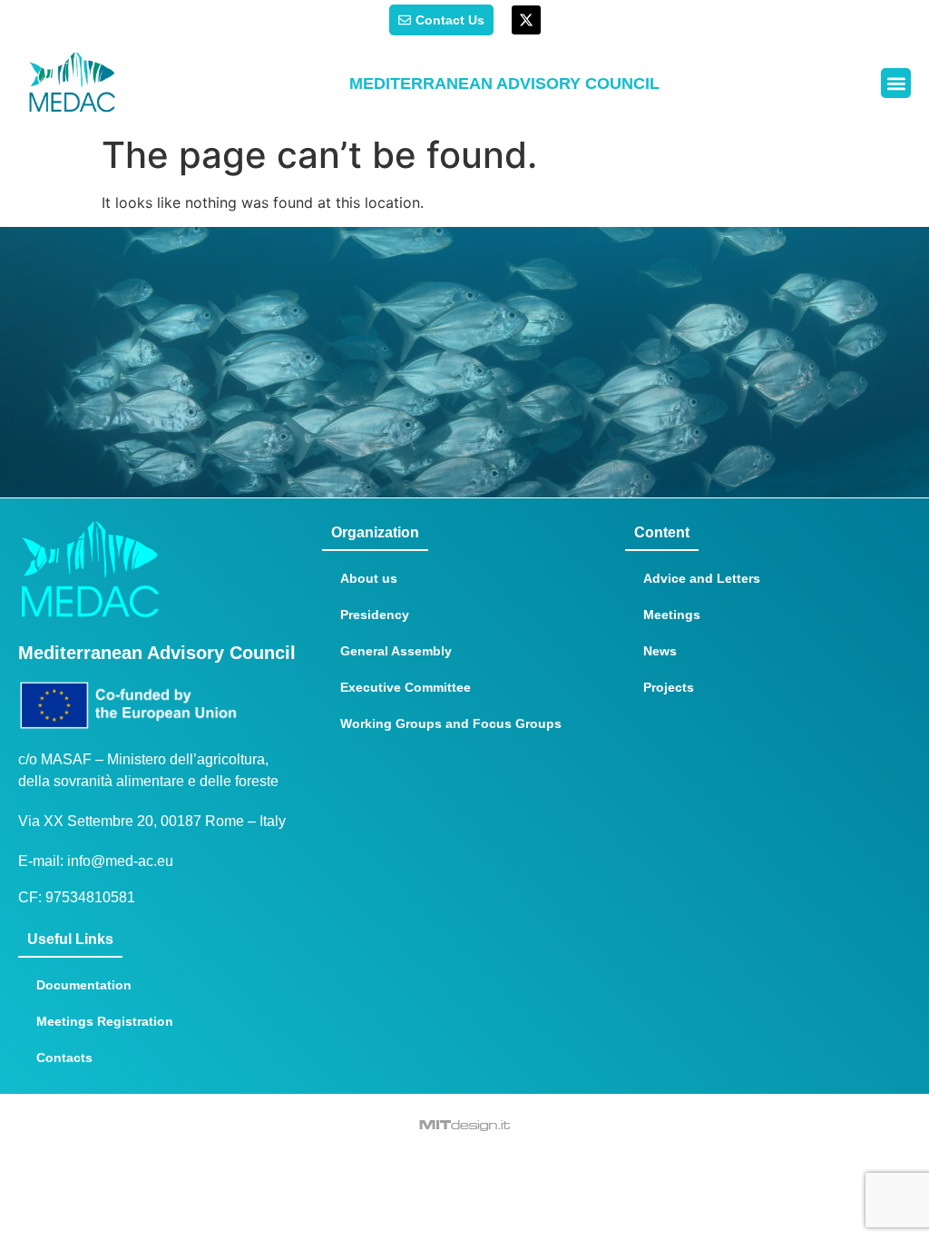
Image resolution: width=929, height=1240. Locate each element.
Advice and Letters (701, 578)
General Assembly (396, 651)
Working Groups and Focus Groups (451, 723)
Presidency (374, 614)
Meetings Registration (104, 1021)
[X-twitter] (526, 19)
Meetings (671, 614)
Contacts (64, 1057)
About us (368, 578)
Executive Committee (405, 687)
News (660, 651)
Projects (668, 687)
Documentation (84, 985)
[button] (896, 83)
